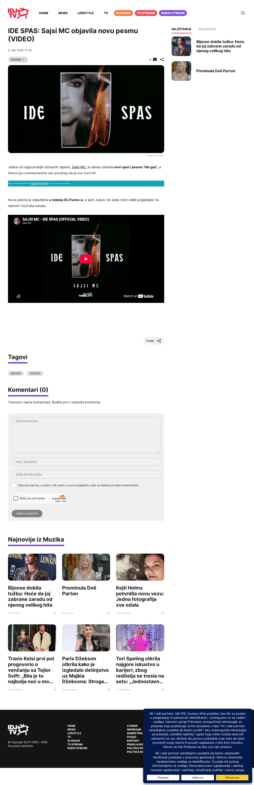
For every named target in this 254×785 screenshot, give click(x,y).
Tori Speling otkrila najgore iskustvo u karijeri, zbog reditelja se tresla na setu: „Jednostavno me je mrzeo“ (140, 673)
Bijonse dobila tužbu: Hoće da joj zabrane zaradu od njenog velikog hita (30, 596)
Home (43, 13)
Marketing (135, 733)
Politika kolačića (140, 751)
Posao (131, 736)
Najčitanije (181, 29)
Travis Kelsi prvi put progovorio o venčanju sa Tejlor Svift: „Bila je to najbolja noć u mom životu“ (31, 673)
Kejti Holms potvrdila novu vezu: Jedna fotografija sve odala (140, 596)
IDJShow (73, 740)
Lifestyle (86, 13)
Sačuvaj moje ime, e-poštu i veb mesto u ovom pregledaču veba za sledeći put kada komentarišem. (78, 485)
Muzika (16, 59)
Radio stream (173, 13)
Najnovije (207, 29)
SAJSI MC (35, 373)
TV (106, 13)
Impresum (134, 729)
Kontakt (133, 740)
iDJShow (123, 13)
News (63, 13)
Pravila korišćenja (141, 744)
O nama (132, 725)
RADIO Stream (77, 748)
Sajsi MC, (79, 167)
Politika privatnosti (142, 748)
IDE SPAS (16, 373)
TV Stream (146, 13)
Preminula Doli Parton (79, 590)
